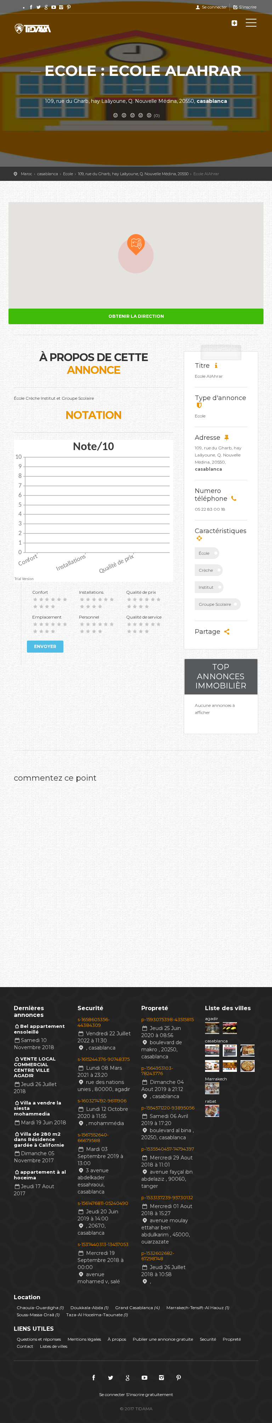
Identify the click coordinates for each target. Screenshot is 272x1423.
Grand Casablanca (137, 1307)
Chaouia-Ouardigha (40, 1307)
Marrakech (216, 1078)
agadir (211, 1018)
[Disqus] (136, 875)
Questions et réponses (39, 1339)
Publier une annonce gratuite (163, 1339)
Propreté (232, 1339)
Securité (208, 1339)
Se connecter (213, 7)
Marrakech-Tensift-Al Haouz (197, 1307)
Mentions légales (84, 1339)
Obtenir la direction (136, 316)
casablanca (216, 1040)
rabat (210, 1101)
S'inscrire (247, 7)
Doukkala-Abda (89, 1307)
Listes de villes (53, 1346)
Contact (25, 1346)
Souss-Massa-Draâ (38, 1314)
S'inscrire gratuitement (149, 1394)
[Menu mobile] (251, 24)
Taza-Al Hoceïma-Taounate (97, 1314)
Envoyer (45, 646)
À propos (117, 1339)
